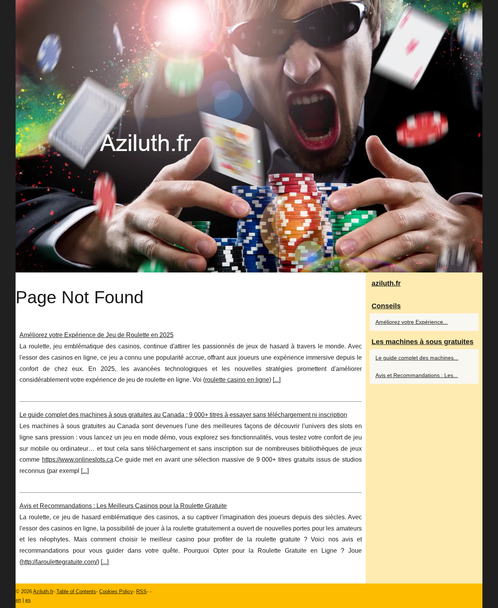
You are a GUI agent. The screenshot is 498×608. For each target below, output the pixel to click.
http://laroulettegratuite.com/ (59, 562)
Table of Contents (76, 591)
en (18, 600)
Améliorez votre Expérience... (411, 322)
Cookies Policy (116, 591)
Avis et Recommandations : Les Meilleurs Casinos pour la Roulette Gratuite (123, 506)
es (28, 600)
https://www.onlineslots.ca (77, 459)
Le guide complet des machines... (416, 358)
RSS (141, 591)
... (276, 379)
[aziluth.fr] (249, 136)
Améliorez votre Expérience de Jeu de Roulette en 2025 (96, 335)
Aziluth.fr (43, 591)
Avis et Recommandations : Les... (416, 375)
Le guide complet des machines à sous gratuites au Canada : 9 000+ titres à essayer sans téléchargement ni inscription (183, 414)
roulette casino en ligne (237, 379)
